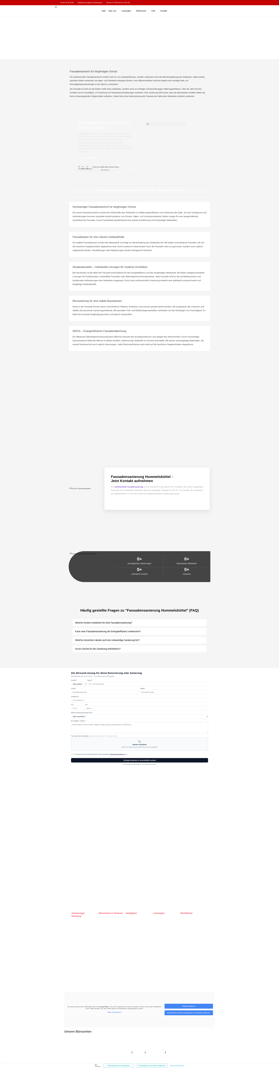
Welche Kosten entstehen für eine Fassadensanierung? (103, 622)
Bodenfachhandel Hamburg (116, 1049)
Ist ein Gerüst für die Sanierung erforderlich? (98, 648)
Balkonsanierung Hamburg (128, 1055)
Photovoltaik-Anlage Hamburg (137, 1049)
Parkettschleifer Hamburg (121, 1052)
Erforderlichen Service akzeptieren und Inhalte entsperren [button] (188, 1013)
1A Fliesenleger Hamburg (205, 1046)
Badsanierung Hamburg (200, 1049)
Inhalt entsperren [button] (188, 1006)
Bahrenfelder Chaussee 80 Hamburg (79, 951)
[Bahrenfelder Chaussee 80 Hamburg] (70, 951)
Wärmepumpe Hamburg (193, 1055)
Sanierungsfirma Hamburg (185, 1046)
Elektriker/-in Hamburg (167, 1046)
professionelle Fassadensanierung (129, 487)
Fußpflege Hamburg (177, 1055)
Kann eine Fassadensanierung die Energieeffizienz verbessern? (108, 631)
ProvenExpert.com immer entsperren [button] (152, 1065)
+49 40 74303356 (107, 951)
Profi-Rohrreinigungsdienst (155, 1052)
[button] (139, 623)
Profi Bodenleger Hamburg (108, 1046)
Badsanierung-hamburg (80, 1055)
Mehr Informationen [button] (114, 1012)
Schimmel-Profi (95, 1055)
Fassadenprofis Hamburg (74, 1049)
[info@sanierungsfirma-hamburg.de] (130, 951)
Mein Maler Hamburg (126, 1046)
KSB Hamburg (82, 1052)
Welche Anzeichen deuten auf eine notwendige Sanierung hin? (107, 640)
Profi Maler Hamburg (71, 1046)
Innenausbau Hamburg (160, 1055)
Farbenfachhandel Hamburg (95, 1049)
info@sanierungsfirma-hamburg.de (148, 951)
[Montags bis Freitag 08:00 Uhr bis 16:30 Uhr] (176, 1038)
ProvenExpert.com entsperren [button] (119, 1065)
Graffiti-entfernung (144, 1055)
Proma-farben (171, 1052)
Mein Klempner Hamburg (89, 1046)
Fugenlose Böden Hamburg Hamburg (162, 1049)
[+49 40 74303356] (96, 951)
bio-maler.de (181, 1052)
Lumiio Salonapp (139, 1052)
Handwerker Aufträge (109, 1055)
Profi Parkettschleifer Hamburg (147, 1046)
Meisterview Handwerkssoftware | (100, 1052)
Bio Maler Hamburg (184, 1049)
